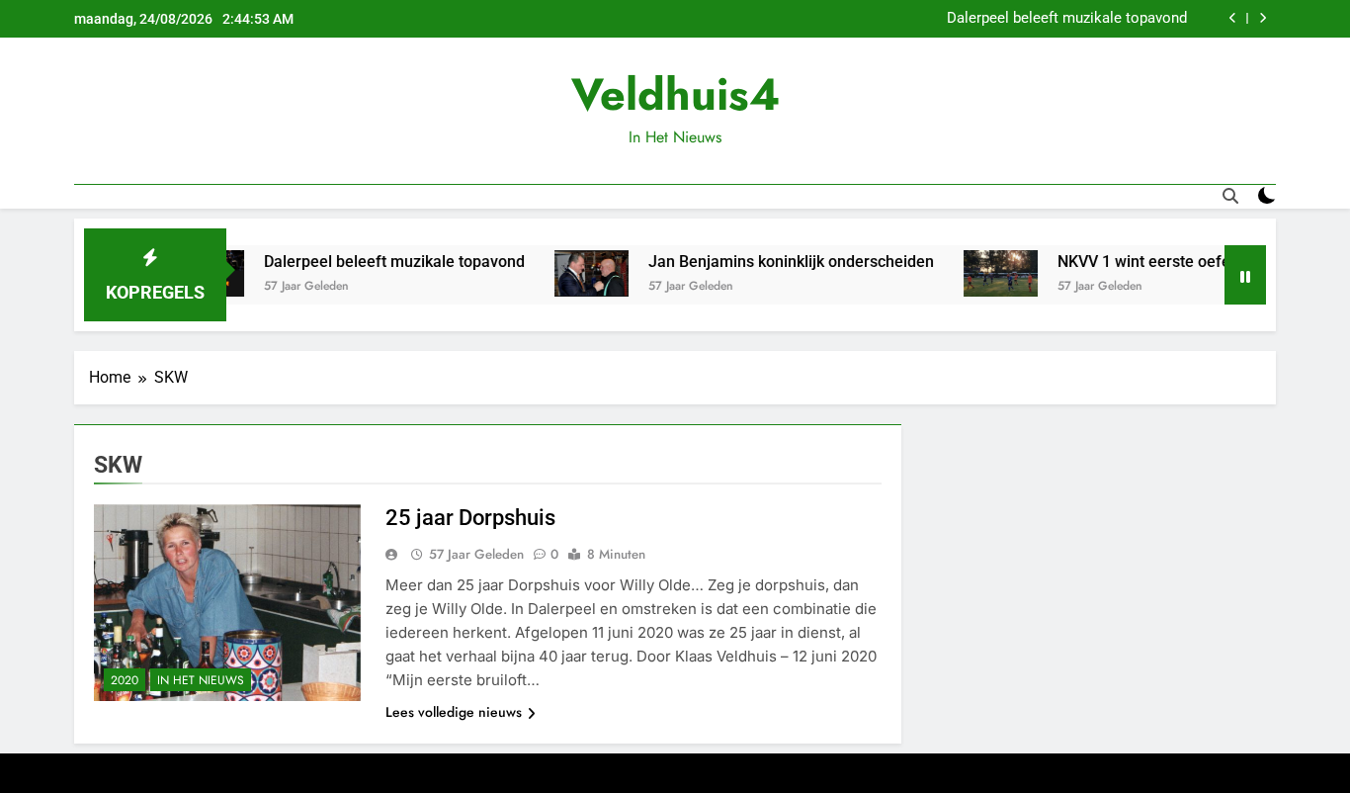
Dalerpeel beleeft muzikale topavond (1067, 19)
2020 (124, 680)
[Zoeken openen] (1230, 196)
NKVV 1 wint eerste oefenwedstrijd (1152, 261)
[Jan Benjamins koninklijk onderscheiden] (563, 273)
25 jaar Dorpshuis (470, 517)
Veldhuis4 (675, 94)
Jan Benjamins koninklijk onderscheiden (762, 261)
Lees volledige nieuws (453, 712)
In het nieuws (200, 680)
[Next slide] (1262, 18)
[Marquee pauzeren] (1245, 275)
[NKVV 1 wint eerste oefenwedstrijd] (972, 273)
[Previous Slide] (1233, 18)
